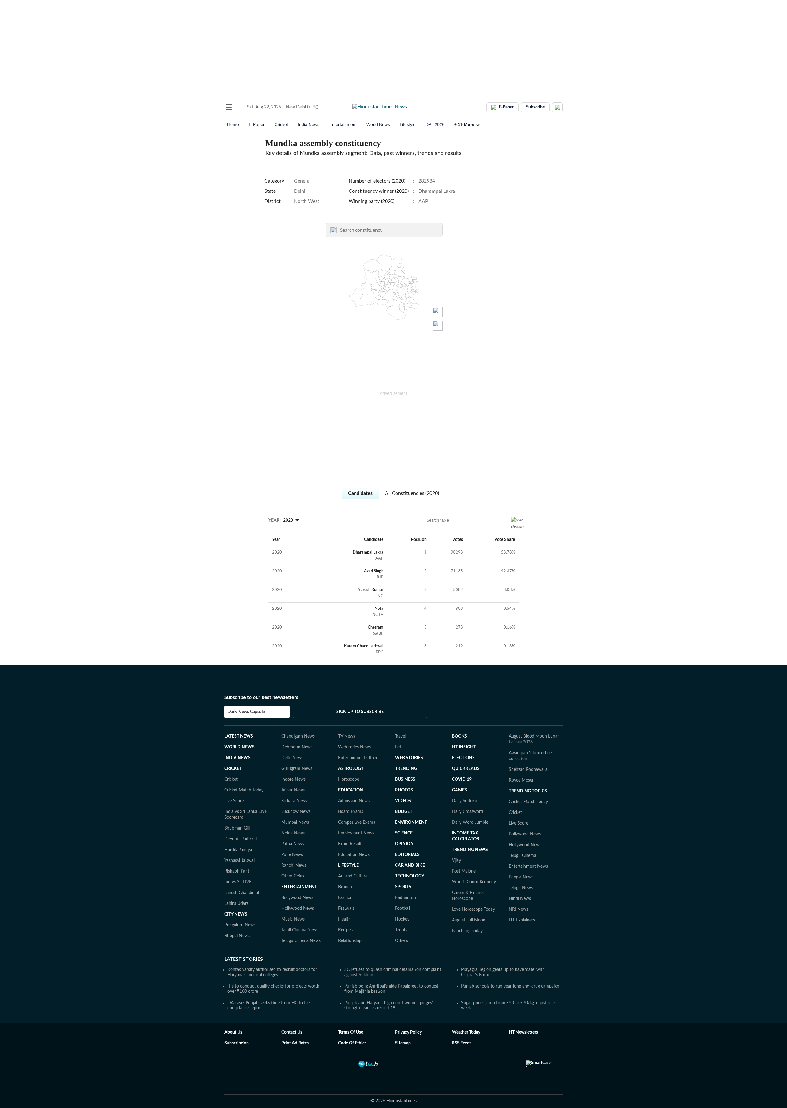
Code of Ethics (352, 1043)
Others (401, 941)
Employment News (356, 833)
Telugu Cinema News (301, 941)
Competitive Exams (356, 822)
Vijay (456, 860)
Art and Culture (352, 876)
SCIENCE (404, 833)
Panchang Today (467, 931)
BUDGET (403, 812)
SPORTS (403, 887)
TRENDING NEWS (470, 850)
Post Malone (464, 871)
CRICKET (233, 769)
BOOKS (459, 736)
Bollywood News (297, 898)
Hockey (402, 919)
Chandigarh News (298, 736)
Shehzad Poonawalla (528, 769)
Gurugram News (296, 769)
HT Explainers (522, 920)
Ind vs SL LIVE (237, 882)
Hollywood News (297, 908)
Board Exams (350, 812)
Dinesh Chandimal (241, 893)
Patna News (292, 844)
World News (378, 124)
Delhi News (292, 758)
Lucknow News (295, 812)
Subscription (236, 1043)
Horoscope (348, 779)
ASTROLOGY (351, 769)
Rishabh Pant (236, 871)
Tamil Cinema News (299, 930)
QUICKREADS (466, 769)
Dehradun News (296, 747)
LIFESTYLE (348, 865)
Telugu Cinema (522, 856)
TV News (346, 736)
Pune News (292, 855)
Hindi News (520, 899)
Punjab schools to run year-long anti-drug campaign (510, 986)
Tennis (401, 930)
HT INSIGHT (464, 747)
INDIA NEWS (237, 758)
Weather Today (466, 1032)
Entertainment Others (358, 758)
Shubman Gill (237, 828)
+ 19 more (464, 124)
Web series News (354, 747)
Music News (293, 919)
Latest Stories (243, 959)
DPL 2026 (435, 124)
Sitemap (403, 1043)
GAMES (459, 790)
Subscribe (535, 107)
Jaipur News (293, 790)
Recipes (345, 930)
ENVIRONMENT (411, 822)
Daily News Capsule (246, 712)
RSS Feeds (461, 1043)
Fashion (345, 898)
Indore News (293, 779)
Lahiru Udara (236, 903)
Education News (354, 855)
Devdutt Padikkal (240, 839)
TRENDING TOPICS (528, 791)
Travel (400, 736)
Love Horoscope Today (473, 909)
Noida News (293, 833)
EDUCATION (350, 790)
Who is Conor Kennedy (474, 882)
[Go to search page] (240, 107)
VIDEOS (403, 801)
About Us (233, 1032)
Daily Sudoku (464, 801)
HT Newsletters (523, 1032)
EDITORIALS (407, 855)
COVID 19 (462, 779)
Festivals (346, 908)
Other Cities (292, 876)
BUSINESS (405, 779)
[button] (229, 107)
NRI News (518, 909)
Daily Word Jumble (470, 822)
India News (308, 124)
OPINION (404, 844)
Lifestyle (408, 124)
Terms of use (350, 1032)
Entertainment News (528, 866)
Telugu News (521, 888)
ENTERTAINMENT (299, 887)
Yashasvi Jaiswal (239, 860)
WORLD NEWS (239, 747)
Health (344, 919)
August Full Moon (468, 920)
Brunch (345, 887)
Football (402, 908)
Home (233, 124)
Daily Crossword (467, 812)
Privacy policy (408, 1032)
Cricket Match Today (243, 790)
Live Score (234, 801)
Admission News (354, 801)
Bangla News (521, 877)
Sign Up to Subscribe (360, 712)
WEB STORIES (409, 758)
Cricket (281, 124)
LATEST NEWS (238, 736)
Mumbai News (295, 822)
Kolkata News (294, 801)
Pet (398, 747)
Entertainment (343, 124)
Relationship (350, 941)
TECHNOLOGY (409, 876)
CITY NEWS (235, 914)
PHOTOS (404, 790)
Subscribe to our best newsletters (261, 697)
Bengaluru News (239, 925)
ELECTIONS (463, 758)
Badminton (405, 898)
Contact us (291, 1032)
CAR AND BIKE (410, 865)
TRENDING (406, 769)
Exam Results (350, 844)
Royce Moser (521, 780)
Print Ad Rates (295, 1043)
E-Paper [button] (506, 107)
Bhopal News (237, 936)
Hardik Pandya (238, 850)
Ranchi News (293, 865)
